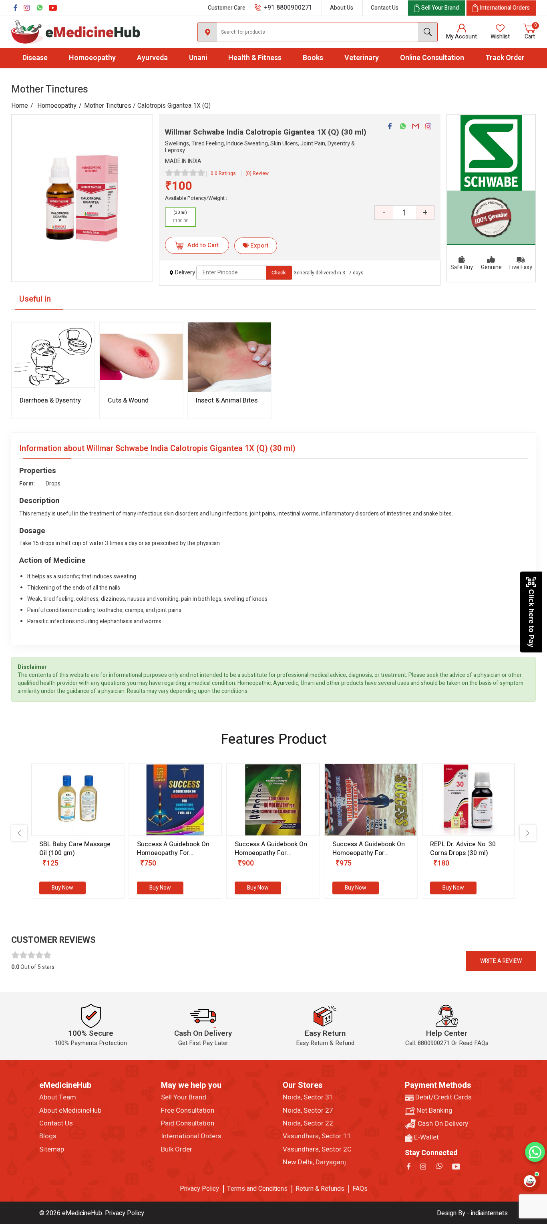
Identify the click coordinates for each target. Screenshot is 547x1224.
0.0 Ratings (223, 173)
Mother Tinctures (107, 106)
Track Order (505, 57)
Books (313, 57)
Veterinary (361, 57)
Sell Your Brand (183, 1097)
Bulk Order (176, 1149)
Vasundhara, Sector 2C (317, 1149)
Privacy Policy (199, 1189)
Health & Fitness (255, 57)
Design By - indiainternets (472, 1213)
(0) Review (257, 173)
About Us (341, 8)
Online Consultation (432, 57)
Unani (198, 57)
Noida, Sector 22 (308, 1123)
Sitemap (51, 1149)
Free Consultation (187, 1110)
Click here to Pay (531, 618)
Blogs (47, 1136)
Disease (35, 57)
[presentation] (19, 833)
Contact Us (384, 8)
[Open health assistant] (530, 1181)
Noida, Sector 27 (308, 1110)
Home (19, 106)
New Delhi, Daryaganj (314, 1162)
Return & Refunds (320, 1189)
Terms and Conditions (257, 1189)
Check (278, 272)
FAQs (360, 1189)
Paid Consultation (187, 1123)
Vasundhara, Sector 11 (317, 1136)
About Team (57, 1097)
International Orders (191, 1136)
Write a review (501, 961)
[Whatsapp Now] (535, 1152)
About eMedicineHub (70, 1110)
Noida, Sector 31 (308, 1097)
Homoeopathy (92, 57)
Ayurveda (152, 57)
